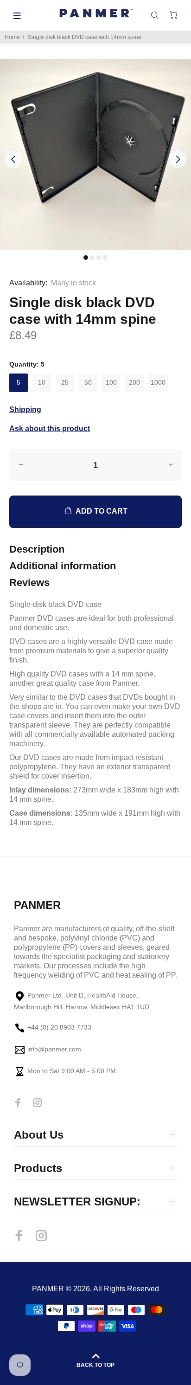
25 (65, 382)
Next (177, 159)
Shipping (25, 409)
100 (111, 382)
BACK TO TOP (95, 1365)
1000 (158, 382)
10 (41, 382)
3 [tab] (98, 257)
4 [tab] (105, 257)
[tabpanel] (95, 154)
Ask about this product (49, 428)
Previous (13, 159)
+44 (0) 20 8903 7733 (59, 1027)
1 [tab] (85, 257)
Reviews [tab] (29, 582)
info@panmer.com (54, 1049)
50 (88, 382)
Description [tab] (36, 549)
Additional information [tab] (62, 566)
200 (134, 382)
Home (12, 37)
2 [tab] (92, 257)
